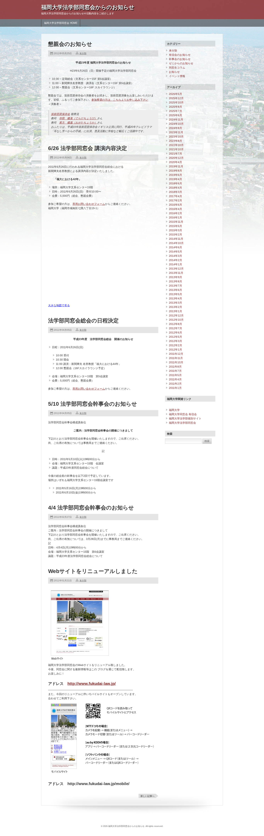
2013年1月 (175, 311)
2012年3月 (175, 341)
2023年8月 (175, 140)
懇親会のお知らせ (70, 44)
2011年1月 (175, 387)
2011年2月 (175, 383)
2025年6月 (175, 115)
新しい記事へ (147, 796)
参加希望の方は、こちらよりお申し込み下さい (119, 99)
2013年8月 (175, 281)
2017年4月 (175, 196)
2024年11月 (176, 119)
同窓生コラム (177, 67)
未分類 (82, 53)
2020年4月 (175, 162)
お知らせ (174, 71)
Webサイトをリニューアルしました (93, 571)
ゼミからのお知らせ (181, 63)
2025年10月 (176, 102)
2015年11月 (176, 221)
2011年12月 (176, 353)
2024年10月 (176, 123)
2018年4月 (175, 187)
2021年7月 (175, 153)
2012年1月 (175, 349)
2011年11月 (176, 358)
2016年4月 (175, 209)
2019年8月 (175, 170)
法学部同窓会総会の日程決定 (83, 321)
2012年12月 (176, 315)
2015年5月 (175, 226)
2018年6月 (175, 183)
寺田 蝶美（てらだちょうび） (78, 118)
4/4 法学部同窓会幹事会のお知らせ (91, 508)
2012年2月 (175, 345)
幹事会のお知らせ (180, 59)
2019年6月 (175, 174)
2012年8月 (175, 324)
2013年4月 (175, 298)
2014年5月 (175, 251)
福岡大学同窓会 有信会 (183, 414)
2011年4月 (175, 379)
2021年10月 (176, 149)
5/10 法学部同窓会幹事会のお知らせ (92, 404)
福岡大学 (174, 410)
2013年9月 (175, 277)
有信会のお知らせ (180, 54)
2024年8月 (175, 128)
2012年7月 (175, 328)
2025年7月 (175, 111)
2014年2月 (175, 260)
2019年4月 (175, 179)
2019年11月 (176, 166)
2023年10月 (176, 136)
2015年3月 (175, 230)
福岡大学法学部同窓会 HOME (60, 23)
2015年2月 (175, 234)
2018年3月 (175, 191)
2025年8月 (175, 106)
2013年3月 (175, 302)
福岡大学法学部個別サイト (185, 418)
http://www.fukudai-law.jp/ (91, 683)
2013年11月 (176, 272)
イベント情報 (177, 76)
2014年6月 (175, 247)
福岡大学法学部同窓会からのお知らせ (87, 7)
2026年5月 (175, 93)
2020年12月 (176, 157)
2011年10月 (176, 362)
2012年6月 (175, 332)
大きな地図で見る (59, 305)
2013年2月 (175, 306)
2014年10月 (176, 243)
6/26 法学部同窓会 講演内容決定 (87, 148)
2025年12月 (176, 98)
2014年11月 (176, 238)
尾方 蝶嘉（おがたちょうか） (78, 122)
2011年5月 (175, 375)
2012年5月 (175, 336)
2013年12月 (176, 268)
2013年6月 (175, 289)
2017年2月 (175, 200)
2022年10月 (176, 145)
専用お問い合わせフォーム (88, 203)
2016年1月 (175, 217)
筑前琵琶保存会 (60, 114)
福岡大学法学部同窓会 (182, 422)
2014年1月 (175, 264)
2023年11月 (176, 132)
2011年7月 (175, 370)
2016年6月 (175, 204)
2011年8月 (175, 366)
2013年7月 (175, 285)
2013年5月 (175, 294)
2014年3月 (175, 255)
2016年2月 (175, 213)
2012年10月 (176, 319)
